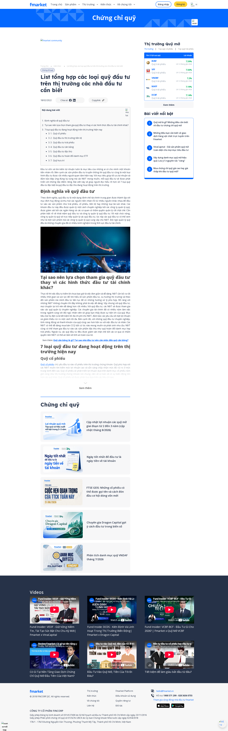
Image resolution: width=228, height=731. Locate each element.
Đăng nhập (163, 4)
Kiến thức (106, 4)
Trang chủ (56, 4)
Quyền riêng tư (123, 700)
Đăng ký (181, 4)
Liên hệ (90, 705)
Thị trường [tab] (148, 49)
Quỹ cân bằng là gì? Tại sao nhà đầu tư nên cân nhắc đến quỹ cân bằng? (90, 340)
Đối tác (119, 705)
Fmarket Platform (124, 690)
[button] (4, 725)
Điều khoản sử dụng (126, 695)
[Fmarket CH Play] (178, 705)
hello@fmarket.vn (165, 691)
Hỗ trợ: (174, 695)
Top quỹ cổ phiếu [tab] (165, 49)
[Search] (194, 22)
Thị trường (92, 690)
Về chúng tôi (93, 700)
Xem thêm (85, 388)
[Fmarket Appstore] (164, 705)
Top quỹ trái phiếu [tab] (186, 49)
